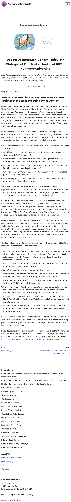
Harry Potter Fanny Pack (11, 447)
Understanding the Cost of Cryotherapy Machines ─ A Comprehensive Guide (34, 380)
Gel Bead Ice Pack (9, 429)
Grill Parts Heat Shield (10, 421)
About (4, 465)
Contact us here (8, 339)
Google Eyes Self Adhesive (12, 414)
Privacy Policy (7, 461)
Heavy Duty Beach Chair (11, 391)
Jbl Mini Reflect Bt (8, 395)
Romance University (10, 317)
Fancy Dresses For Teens (12, 406)
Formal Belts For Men (10, 417)
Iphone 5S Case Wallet (11, 410)
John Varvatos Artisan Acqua (14, 436)
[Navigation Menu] (67, 4)
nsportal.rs (16, 500)
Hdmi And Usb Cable (10, 440)
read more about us (35, 339)
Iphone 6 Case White (10, 402)
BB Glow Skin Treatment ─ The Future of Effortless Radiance (26, 384)
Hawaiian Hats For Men (11, 432)
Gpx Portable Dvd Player (11, 399)
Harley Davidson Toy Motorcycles (16, 444)
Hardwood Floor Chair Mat (12, 388)
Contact (5, 469)
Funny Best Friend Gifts (11, 425)
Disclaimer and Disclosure (12, 458)
